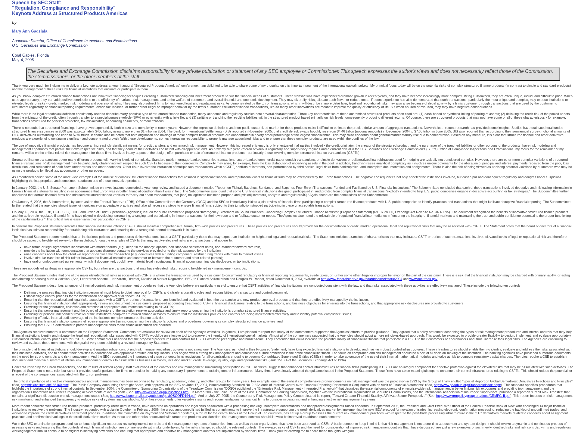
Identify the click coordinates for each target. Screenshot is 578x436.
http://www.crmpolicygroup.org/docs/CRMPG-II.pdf (473, 395)
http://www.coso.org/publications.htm (161, 392)
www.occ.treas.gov (423, 279)
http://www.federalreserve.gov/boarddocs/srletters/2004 (361, 279)
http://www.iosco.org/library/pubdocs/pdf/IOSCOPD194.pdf (152, 395)
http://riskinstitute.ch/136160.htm (44, 385)
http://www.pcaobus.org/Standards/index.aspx (467, 385)
